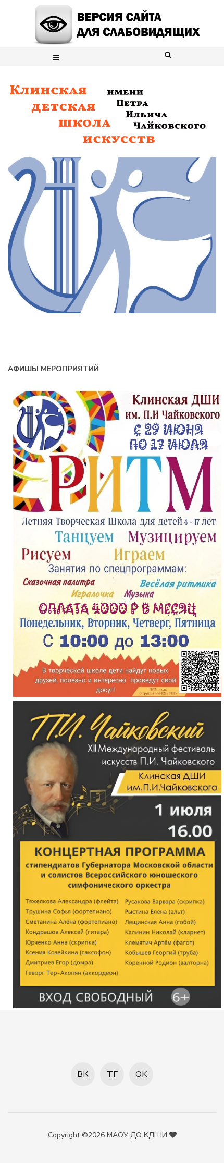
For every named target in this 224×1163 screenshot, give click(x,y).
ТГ (112, 1074)
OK (141, 1074)
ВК (83, 1074)
